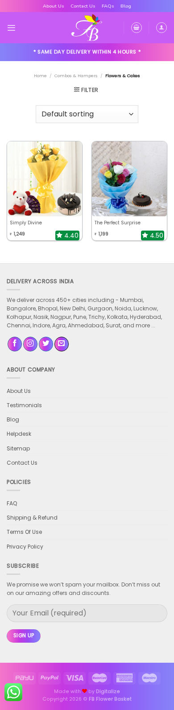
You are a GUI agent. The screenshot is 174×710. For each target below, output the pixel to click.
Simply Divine (26, 223)
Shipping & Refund (32, 517)
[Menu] (11, 28)
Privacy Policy (25, 546)
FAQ (12, 503)
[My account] (161, 27)
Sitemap (18, 448)
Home (40, 75)
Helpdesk (19, 434)
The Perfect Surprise (118, 223)
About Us (53, 6)
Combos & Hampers (76, 75)
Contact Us (82, 6)
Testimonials (24, 405)
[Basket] (136, 27)
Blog (125, 6)
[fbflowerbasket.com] (87, 27)
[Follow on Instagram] (30, 344)
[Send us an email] (61, 344)
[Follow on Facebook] (15, 344)
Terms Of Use (24, 532)
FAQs (108, 6)
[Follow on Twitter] (46, 344)
